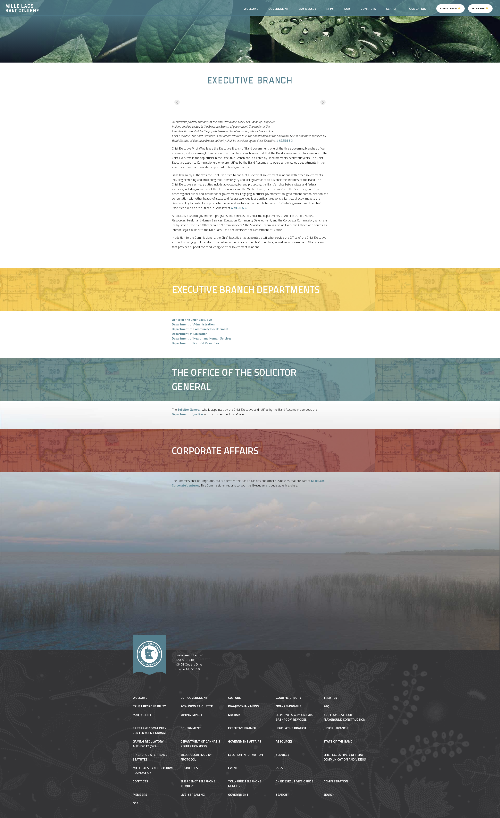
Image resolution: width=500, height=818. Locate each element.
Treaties (330, 697)
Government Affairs (244, 741)
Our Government (194, 697)
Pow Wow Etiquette (196, 706)
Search (391, 8)
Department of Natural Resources (195, 343)
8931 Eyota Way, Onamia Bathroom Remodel (294, 717)
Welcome (140, 697)
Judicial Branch (335, 728)
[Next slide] (323, 102)
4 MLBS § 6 (238, 207)
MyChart (235, 714)
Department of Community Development (200, 329)
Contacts (368, 8)
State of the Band (337, 741)
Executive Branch (242, 728)
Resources (284, 741)
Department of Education (189, 333)
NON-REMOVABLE (288, 706)
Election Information (245, 754)
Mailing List (142, 714)
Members (140, 794)
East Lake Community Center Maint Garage (150, 730)
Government (190, 728)
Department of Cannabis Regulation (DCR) (200, 743)
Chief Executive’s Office (294, 781)
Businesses (307, 8)
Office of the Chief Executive (192, 319)
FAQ (326, 706)
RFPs (330, 8)
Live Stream (449, 8)
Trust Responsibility (149, 706)
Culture (234, 697)
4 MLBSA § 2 (284, 140)
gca (135, 803)
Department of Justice (187, 414)
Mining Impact (191, 714)
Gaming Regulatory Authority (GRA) (148, 743)
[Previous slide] (177, 102)
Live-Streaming (192, 794)
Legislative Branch (291, 728)
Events (233, 768)
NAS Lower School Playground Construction (344, 717)
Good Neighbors (288, 697)
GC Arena (478, 8)
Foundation (416, 8)
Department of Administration (193, 324)
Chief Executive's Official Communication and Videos (344, 757)
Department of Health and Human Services (201, 338)
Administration (335, 781)
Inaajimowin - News (243, 706)
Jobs (347, 8)
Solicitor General (189, 409)
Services (282, 754)
